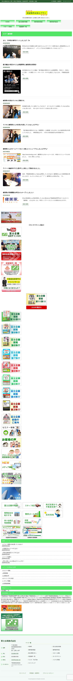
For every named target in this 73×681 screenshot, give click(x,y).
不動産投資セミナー (34, 596)
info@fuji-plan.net (15, 659)
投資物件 (19, 597)
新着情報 (5, 573)
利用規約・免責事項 (56, 1)
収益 (12, 602)
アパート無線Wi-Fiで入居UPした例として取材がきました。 (22, 168)
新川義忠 (26, 596)
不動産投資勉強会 (53, 596)
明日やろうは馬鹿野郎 (40, 601)
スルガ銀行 (15, 602)
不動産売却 (39, 599)
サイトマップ (67, 1)
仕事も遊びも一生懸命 (12, 599)
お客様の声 (6, 575)
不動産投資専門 (12, 596)
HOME (30, 646)
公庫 (69, 602)
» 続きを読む (25, 51)
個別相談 (59, 597)
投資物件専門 (52, 599)
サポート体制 (56, 653)
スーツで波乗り (7, 557)
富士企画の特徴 (57, 646)
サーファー (48, 601)
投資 (41, 602)
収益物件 (13, 601)
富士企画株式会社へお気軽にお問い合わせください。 (36, 17)
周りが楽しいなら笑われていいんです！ (13, 561)
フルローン (32, 602)
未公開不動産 (45, 599)
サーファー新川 (56, 602)
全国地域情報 (6, 583)
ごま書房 (44, 602)
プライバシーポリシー (48, 673)
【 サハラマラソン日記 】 (36, 225)
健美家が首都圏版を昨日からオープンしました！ (18, 192)
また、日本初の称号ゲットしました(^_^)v (16, 40)
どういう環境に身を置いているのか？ (13, 544)
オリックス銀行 (49, 602)
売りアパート (59, 599)
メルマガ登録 (56, 659)
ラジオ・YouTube (33, 659)
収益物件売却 (32, 601)
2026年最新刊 (36, 307)
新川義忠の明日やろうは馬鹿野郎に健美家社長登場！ (20, 64)
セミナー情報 (6, 570)
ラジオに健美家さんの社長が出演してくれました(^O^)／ (21, 124)
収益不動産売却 (25, 602)
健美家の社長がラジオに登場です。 (14, 100)
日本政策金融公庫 (55, 601)
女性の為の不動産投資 (64, 601)
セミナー (21, 601)
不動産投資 (4, 596)
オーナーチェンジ (22, 599)
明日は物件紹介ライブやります (11, 552)
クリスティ (62, 596)
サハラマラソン (57, 656)
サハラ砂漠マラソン (63, 602)
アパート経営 (44, 596)
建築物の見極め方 (32, 599)
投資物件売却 (7, 602)
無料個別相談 (31, 649)
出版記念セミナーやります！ (10, 548)
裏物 (17, 601)
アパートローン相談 (10, 597)
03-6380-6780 (14, 653)
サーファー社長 (38, 597)
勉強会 (64, 599)
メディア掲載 (6, 581)
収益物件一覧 (31, 656)
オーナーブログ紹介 (8, 578)
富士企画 (20, 596)
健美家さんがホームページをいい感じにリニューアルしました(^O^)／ (25, 149)
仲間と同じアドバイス (27, 597)
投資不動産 (37, 602)
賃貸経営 (20, 602)
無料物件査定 (56, 649)
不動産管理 (25, 601)
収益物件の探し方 (6, 601)
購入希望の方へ (32, 653)
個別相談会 (53, 597)
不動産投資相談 (46, 597)
